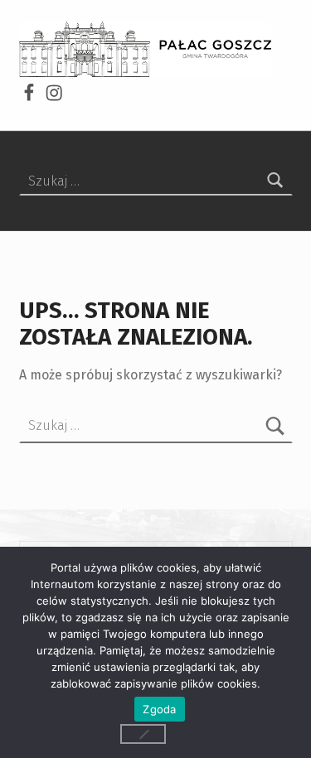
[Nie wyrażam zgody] (143, 734)
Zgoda (159, 709)
